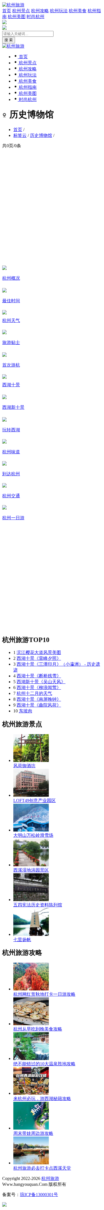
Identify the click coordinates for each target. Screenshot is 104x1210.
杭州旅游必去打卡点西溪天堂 (42, 1168)
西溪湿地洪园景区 (31, 870)
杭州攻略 (40, 10)
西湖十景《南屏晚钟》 (39, 699)
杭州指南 (27, 87)
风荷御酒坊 (24, 765)
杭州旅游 (50, 1178)
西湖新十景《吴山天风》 (41, 681)
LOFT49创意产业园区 (34, 800)
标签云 (20, 135)
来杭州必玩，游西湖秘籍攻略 (42, 1098)
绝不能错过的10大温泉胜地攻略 (44, 1063)
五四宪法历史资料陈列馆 (37, 904)
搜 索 (8, 40)
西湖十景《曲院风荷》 (39, 705)
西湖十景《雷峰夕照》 (39, 658)
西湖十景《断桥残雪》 (39, 675)
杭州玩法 (59, 10)
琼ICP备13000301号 (39, 1194)
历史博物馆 (41, 135)
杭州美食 (78, 10)
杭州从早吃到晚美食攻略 (37, 1029)
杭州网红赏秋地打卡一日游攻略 (44, 994)
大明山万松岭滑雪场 (33, 835)
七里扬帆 (22, 939)
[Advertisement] (52, 206)
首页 (6, 10)
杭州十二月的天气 (34, 693)
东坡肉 (25, 711)
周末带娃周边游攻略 (33, 1133)
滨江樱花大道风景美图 (39, 652)
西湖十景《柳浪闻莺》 (39, 687)
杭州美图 (17, 16)
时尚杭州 (35, 16)
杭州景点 (21, 10)
